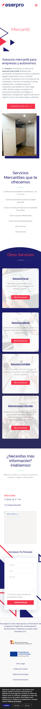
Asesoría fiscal (20, 278)
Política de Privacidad (20, 674)
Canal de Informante (20, 680)
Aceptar (6, 705)
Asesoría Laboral (21, 322)
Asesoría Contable (20, 364)
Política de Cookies (20, 669)
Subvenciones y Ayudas (20, 406)
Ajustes (27, 705)
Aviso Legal (20, 664)
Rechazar (17, 705)
